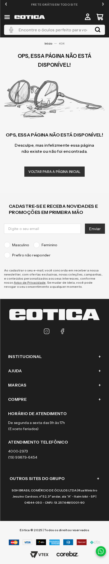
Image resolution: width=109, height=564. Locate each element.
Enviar (95, 228)
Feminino (50, 245)
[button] (6, 4)
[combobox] (54, 30)
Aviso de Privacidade (30, 282)
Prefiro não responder (31, 255)
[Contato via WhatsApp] (101, 551)
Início (48, 43)
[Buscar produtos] (97, 30)
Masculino (20, 245)
